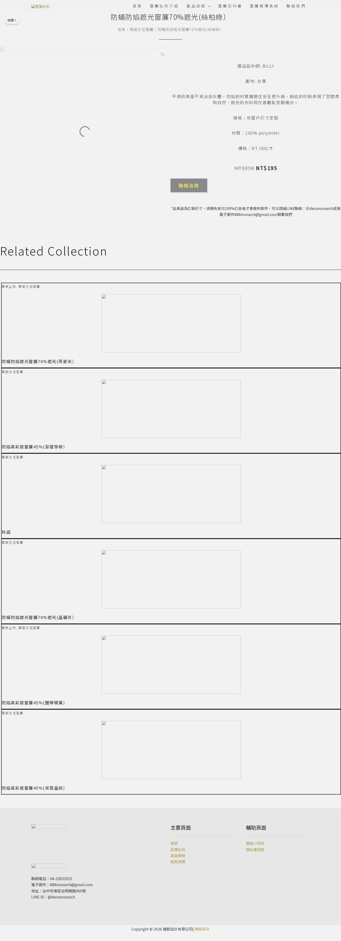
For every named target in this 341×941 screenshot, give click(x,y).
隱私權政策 (255, 849)
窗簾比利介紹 (164, 6)
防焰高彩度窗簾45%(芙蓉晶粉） (35, 788)
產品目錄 (196, 6)
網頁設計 (202, 929)
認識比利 (177, 849)
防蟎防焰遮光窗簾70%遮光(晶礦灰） (39, 617)
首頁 (137, 6)
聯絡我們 (296, 6)
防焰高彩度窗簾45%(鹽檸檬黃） (35, 702)
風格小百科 (255, 843)
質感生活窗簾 (142, 29)
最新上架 (9, 286)
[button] (171, 798)
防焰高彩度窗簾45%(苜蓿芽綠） (35, 447)
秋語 (6, 532)
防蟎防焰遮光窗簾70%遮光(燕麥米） (39, 361)
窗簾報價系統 (264, 6)
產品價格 (177, 855)
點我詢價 (177, 861)
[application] (208, 5)
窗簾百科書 (230, 6)
